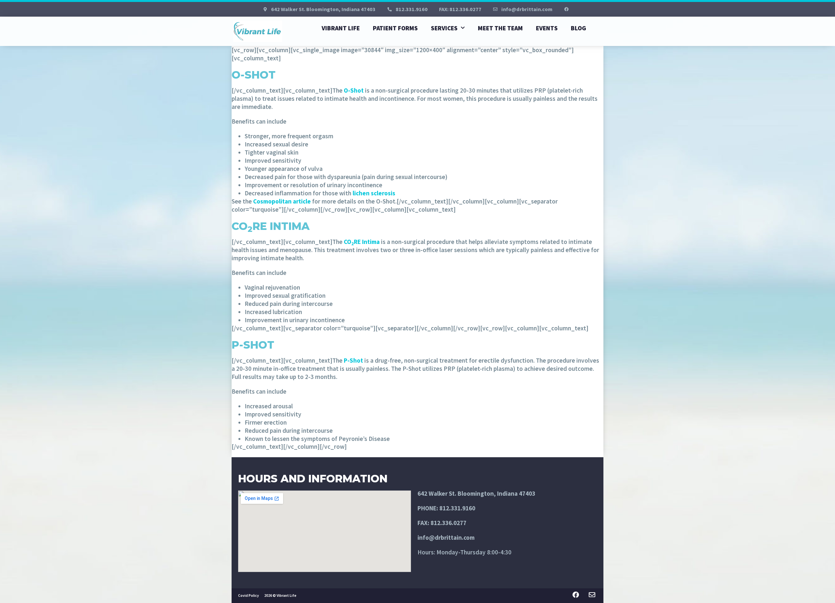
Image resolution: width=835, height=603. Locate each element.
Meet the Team (500, 28)
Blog (578, 28)
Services (444, 28)
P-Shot (353, 360)
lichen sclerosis (374, 193)
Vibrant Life (341, 28)
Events (547, 28)
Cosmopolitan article (282, 201)
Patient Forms (395, 28)
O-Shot (354, 90)
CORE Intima (362, 242)
